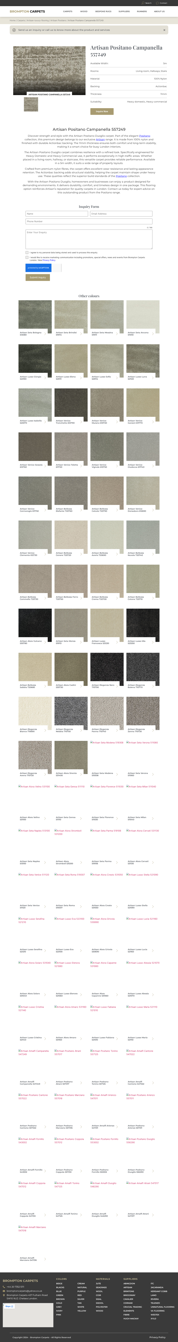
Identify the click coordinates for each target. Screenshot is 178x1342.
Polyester (101, 1307)
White (80, 1307)
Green (59, 1295)
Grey (59, 1307)
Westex (155, 1314)
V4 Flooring (158, 1311)
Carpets (27, 11)
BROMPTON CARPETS (20, 1281)
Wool (99, 1291)
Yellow (81, 1311)
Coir (98, 1295)
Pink (58, 1314)
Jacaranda (157, 1287)
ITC (152, 1283)
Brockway (129, 1295)
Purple (81, 1291)
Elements (128, 1311)
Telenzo (155, 1303)
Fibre (126, 1314)
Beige (59, 1283)
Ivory (59, 1311)
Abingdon (129, 1283)
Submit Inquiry (38, 277)
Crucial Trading (132, 1307)
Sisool (99, 1303)
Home (13, 20)
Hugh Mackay (131, 1318)
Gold (59, 1303)
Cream (81, 1283)
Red (79, 1295)
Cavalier (128, 1299)
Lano (153, 1295)
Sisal (99, 1299)
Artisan (100, 139)
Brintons (128, 1291)
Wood (99, 1311)
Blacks (60, 1287)
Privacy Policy (49, 260)
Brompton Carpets (39, 1337)
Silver (80, 1299)
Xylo (153, 1318)
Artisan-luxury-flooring (38, 20)
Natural (82, 1287)
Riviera (155, 1299)
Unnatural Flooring (163, 1307)
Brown (60, 1299)
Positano (144, 135)
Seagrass (101, 1287)
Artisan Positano (58, 20)
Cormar (128, 1303)
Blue (59, 1291)
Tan (79, 1303)
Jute (98, 1283)
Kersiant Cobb (159, 1291)
